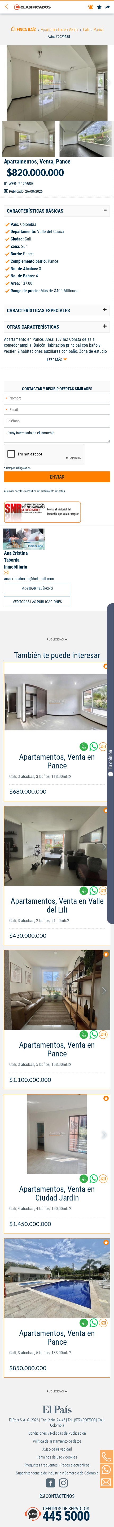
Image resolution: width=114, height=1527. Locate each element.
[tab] (57, 211)
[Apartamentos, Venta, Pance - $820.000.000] (57, 83)
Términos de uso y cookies (57, 1457)
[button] (56, 211)
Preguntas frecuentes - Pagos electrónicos (57, 1465)
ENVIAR (57, 477)
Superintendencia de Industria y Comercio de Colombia (57, 1473)
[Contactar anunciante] (103, 748)
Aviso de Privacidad (57, 1449)
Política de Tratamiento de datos (46, 491)
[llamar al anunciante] (106, 1456)
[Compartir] (107, 7)
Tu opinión (110, 759)
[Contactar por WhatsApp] (106, 1470)
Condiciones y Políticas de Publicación (57, 1433)
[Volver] (8, 7)
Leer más (54, 360)
